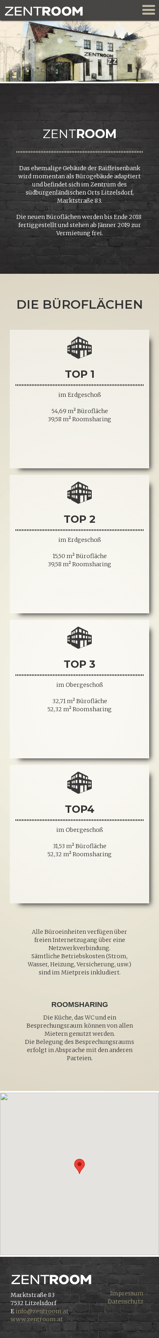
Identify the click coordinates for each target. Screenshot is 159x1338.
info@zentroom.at (41, 1311)
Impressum (127, 1293)
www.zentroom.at (37, 1319)
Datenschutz (126, 1301)
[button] (79, 1166)
